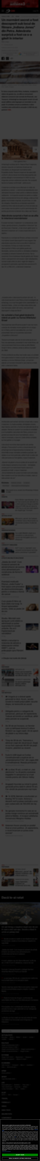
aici (15, 1136)
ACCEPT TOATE (20, 1154)
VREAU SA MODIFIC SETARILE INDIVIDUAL (20, 1158)
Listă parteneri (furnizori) (6, 1151)
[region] (20, 1140)
